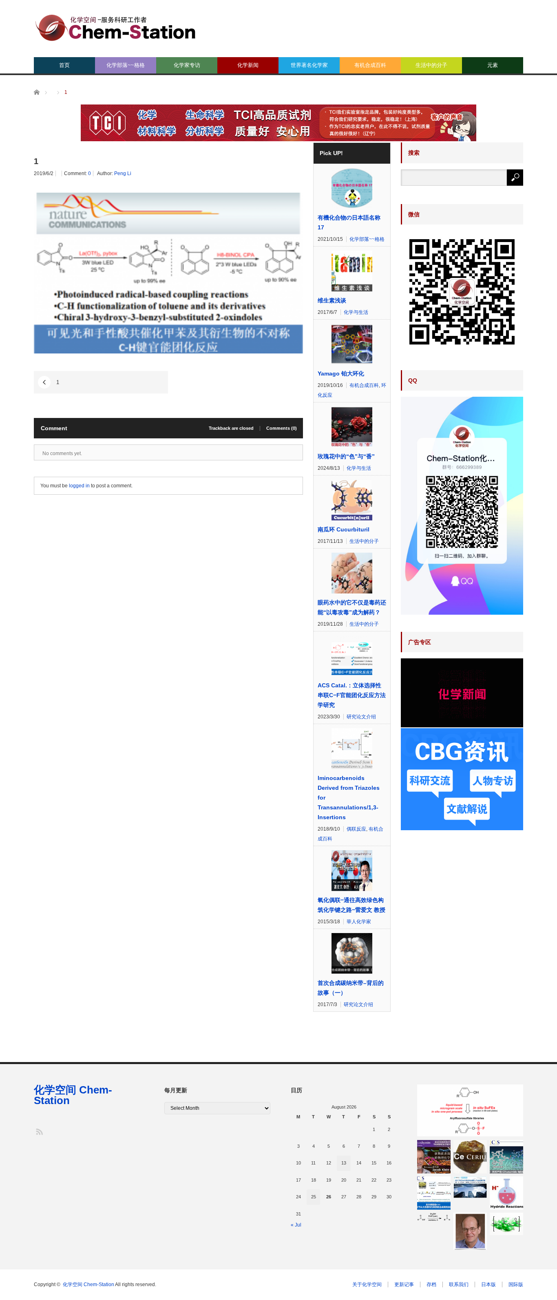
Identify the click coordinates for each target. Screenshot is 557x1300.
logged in (79, 486)
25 (313, 1196)
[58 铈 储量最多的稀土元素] (470, 1156)
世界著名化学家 (309, 65)
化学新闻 (248, 65)
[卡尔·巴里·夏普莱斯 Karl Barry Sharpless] (470, 1231)
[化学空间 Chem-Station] (115, 26)
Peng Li (122, 173)
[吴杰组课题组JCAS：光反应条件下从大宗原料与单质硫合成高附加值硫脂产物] (434, 1193)
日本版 (488, 1284)
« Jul (296, 1225)
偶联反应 (356, 829)
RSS (39, 1131)
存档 (431, 1284)
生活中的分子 (431, 65)
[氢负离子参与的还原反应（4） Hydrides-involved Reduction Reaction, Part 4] (506, 1193)
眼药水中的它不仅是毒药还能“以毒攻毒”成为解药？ (352, 607)
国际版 (515, 1284)
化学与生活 (356, 312)
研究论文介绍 (361, 717)
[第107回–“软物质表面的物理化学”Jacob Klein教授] (434, 1156)
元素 (492, 65)
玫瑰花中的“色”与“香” (346, 456)
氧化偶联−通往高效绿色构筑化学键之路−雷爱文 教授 (351, 905)
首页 (64, 65)
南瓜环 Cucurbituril (343, 529)
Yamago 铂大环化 (341, 373)
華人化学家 (359, 921)
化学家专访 (187, 65)
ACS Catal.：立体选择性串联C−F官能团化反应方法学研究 (352, 695)
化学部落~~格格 (125, 65)
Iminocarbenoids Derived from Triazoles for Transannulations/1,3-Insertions (349, 797)
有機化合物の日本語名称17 (349, 222)
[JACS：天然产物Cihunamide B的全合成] (506, 1156)
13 (343, 1162)
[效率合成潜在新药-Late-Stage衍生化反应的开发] (470, 1110)
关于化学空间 (367, 1284)
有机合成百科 (370, 65)
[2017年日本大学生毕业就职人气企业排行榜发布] (470, 1187)
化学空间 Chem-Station (73, 1095)
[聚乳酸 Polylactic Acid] (506, 1224)
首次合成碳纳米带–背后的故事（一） (351, 988)
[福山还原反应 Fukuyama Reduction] (434, 1217)
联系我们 (459, 1284)
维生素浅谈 (332, 300)
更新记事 (404, 1284)
